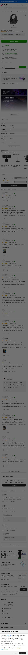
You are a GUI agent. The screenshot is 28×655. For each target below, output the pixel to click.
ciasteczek (8, 635)
